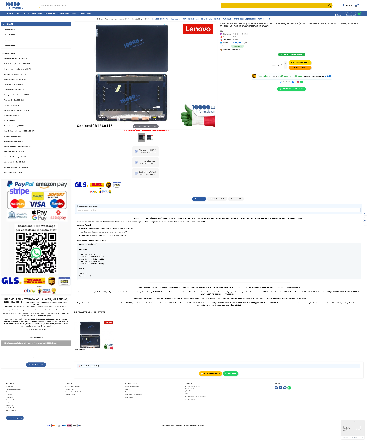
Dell (35, 316)
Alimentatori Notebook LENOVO (15, 59)
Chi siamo (9, 394)
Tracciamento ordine (132, 386)
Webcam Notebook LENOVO (14, 152)
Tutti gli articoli (36, 365)
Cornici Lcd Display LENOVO (14, 126)
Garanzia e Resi (11, 400)
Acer (64, 313)
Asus (59, 313)
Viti (63, 321)
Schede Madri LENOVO (12, 115)
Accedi (127, 389)
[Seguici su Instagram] (280, 387)
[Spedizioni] (145, 188)
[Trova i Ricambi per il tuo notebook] (285, 387)
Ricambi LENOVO (8, 53)
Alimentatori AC (33, 319)
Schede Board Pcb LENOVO (14, 136)
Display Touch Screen (53, 321)
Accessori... (48, 326)
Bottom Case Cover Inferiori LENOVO (17, 69)
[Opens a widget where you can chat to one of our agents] (352, 429)
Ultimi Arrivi (69, 389)
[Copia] (246, 34)
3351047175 (192, 399)
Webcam (41, 321)
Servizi (8, 402)
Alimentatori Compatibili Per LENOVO (17, 146)
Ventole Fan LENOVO (11, 105)
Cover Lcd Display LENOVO (14, 84)
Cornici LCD (39, 324)
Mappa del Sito (11, 410)
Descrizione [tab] (199, 199)
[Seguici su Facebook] (276, 387)
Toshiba (30, 316)
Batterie (40, 326)
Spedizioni (9, 386)
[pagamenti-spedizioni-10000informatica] (36, 237)
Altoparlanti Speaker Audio (50, 319)
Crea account (129, 392)
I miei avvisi (129, 397)
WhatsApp (232, 374)
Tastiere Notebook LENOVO (14, 90)
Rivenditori (9, 405)
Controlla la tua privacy (14, 418)
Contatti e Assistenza (13, 408)
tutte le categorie (44, 316)
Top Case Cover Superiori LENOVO (16, 110)
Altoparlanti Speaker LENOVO (14, 162)
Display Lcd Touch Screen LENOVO (16, 95)
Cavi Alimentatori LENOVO (13, 172)
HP (68, 313)
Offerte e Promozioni (72, 386)
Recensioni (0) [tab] (236, 199)
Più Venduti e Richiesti (73, 392)
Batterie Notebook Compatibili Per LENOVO (19, 131)
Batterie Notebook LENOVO (14, 141)
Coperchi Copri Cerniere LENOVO (16, 167)
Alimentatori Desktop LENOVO (15, 157)
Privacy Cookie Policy (13, 389)
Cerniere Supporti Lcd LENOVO (15, 79)
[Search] (329, 5)
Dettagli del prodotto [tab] (217, 199)
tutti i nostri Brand (39, 329)
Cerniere (58, 324)
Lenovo (23, 316)
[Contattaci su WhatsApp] (359, 13)
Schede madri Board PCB (28, 321)
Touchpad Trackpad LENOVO (14, 100)
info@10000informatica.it (197, 396)
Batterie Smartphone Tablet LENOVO (17, 64)
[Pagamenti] (64, 425)
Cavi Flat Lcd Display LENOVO (15, 74)
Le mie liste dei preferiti (133, 394)
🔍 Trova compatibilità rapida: (87, 206)
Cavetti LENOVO (9, 121)
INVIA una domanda (210, 374)
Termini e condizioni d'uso (15, 392)
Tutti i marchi (70, 394)
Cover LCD (30, 324)
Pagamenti (9, 397)
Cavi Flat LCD (49, 324)
